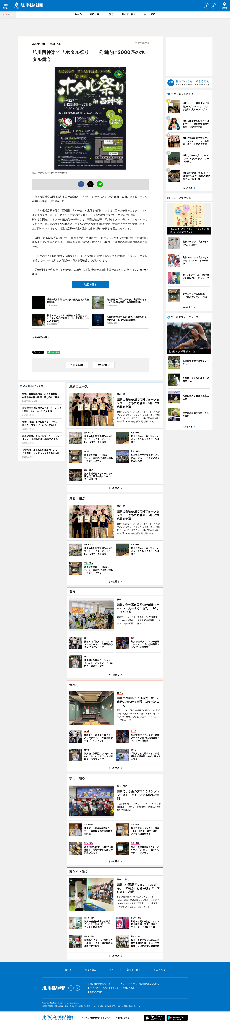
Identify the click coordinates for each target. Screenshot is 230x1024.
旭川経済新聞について (100, 983)
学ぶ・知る (149, 14)
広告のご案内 (96, 992)
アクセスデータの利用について (104, 988)
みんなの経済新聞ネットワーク (57, 1017)
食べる (78, 14)
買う (111, 14)
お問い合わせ (129, 988)
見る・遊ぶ (95, 14)
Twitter (213, 5)
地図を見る (90, 284)
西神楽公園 (41, 337)
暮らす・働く (129, 14)
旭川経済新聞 (28, 5)
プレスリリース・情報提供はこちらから (141, 983)
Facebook (206, 5)
